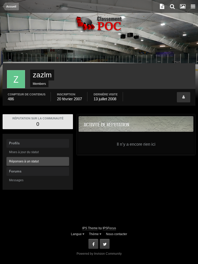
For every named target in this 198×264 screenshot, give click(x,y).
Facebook (93, 244)
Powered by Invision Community (99, 253)
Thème (94, 234)
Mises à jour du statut (24, 152)
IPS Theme (90, 228)
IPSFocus (109, 228)
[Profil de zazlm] (183, 97)
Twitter (105, 244)
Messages (16, 180)
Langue (76, 234)
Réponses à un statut (24, 161)
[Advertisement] (99, 50)
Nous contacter (116, 234)
